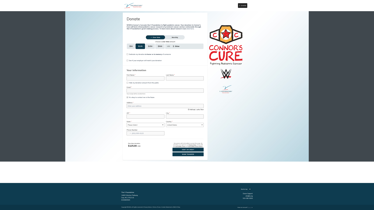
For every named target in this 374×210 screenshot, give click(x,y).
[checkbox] (149, 54)
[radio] (156, 37)
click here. (190, 29)
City (167, 113)
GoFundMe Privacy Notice (195, 146)
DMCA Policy (176, 207)
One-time (156, 37)
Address (129, 103)
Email (129, 87)
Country (169, 121)
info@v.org (249, 196)
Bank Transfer (188, 154)
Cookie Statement (166, 207)
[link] (140, 5)
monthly (175, 37)
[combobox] (129, 133)
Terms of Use (156, 207)
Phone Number (132, 130)
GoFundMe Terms (180, 146)
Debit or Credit (188, 149)
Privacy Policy (192, 145)
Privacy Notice (148, 207)
